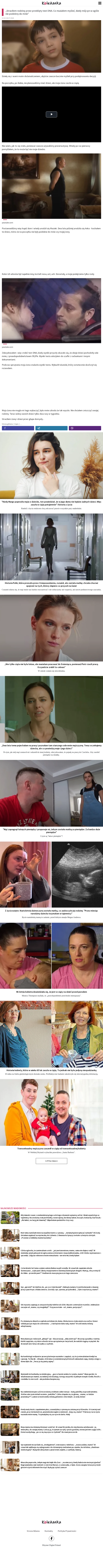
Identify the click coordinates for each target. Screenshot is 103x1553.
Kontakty (49, 1531)
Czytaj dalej (51, 1161)
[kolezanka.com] (51, 3)
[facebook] (18, 428)
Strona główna (33, 1531)
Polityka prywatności (67, 1531)
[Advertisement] (51, 1187)
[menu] (100, 3)
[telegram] (51, 428)
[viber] (85, 428)
